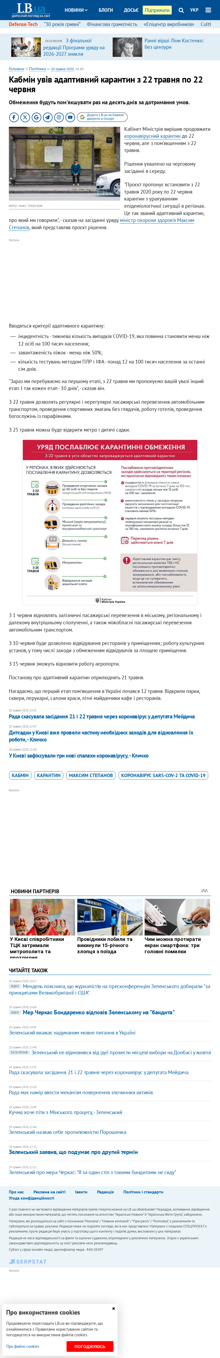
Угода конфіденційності (31, 1198)
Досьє (131, 10)
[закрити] (113, 1309)
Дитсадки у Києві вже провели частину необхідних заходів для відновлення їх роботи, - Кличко (101, 736)
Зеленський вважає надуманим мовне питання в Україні (72, 1032)
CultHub (209, 24)
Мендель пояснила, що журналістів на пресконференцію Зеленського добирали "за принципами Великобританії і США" (109, 989)
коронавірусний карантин (152, 136)
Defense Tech (23, 24)
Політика (37, 68)
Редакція (105, 1191)
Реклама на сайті (49, 1191)
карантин (49, 775)
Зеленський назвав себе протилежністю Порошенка (67, 1132)
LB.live (115, 30)
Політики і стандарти (143, 1191)
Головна (16, 68)
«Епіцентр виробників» (169, 24)
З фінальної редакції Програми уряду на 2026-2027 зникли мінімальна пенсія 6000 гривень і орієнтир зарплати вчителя (74, 56)
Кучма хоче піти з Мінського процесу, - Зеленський (65, 1112)
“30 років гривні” (62, 24)
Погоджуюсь (90, 1346)
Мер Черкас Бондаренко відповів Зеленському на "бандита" (93, 1012)
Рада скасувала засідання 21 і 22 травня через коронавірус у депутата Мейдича (102, 716)
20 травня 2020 (62, 69)
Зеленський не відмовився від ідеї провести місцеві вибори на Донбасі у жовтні (111, 1052)
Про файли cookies (22, 1346)
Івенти (81, 1191)
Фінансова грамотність (112, 24)
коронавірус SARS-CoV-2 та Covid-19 (163, 775)
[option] (59, 47)
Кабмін (20, 775)
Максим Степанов (91, 775)
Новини (74, 10)
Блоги (106, 10)
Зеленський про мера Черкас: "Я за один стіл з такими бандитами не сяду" (92, 1172)
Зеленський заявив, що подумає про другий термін (73, 1152)
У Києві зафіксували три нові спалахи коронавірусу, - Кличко (79, 755)
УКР (194, 10)
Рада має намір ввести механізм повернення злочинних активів (81, 1092)
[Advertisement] (110, 280)
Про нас (16, 1191)
